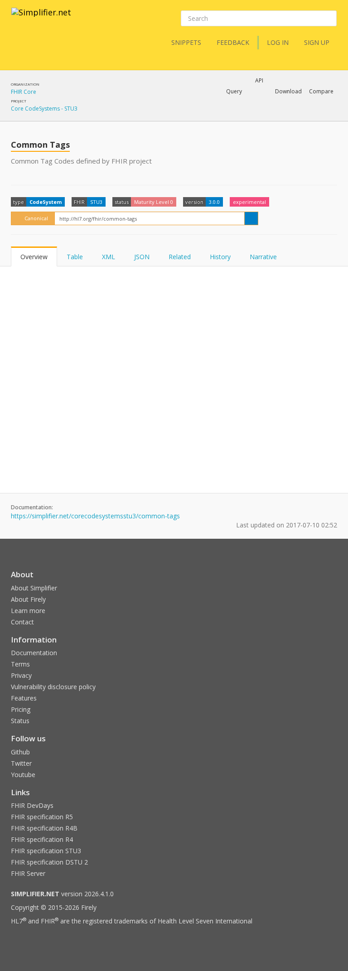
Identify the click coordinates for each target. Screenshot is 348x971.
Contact (22, 622)
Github (20, 752)
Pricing (20, 709)
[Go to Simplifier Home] (41, 18)
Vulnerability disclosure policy (53, 686)
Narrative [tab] (263, 256)
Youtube (23, 774)
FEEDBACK (233, 42)
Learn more (28, 610)
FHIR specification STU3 (46, 850)
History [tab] (220, 256)
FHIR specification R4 (42, 839)
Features (24, 698)
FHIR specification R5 (42, 816)
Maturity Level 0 (153, 201)
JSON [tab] (142, 256)
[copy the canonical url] (251, 218)
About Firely (28, 599)
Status (20, 720)
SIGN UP (316, 42)
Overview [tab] (34, 256)
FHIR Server (28, 873)
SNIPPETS (186, 42)
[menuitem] (298, 115)
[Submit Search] (329, 18)
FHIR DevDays (32, 805)
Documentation (34, 652)
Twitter (21, 763)
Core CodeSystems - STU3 (44, 108)
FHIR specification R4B (44, 828)
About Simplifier (34, 588)
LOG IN (278, 42)
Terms (20, 664)
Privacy (21, 675)
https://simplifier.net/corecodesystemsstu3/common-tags (95, 516)
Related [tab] (180, 256)
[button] (234, 91)
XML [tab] (108, 256)
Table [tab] (75, 256)
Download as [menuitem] (244, 115)
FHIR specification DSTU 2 (49, 862)
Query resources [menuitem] (178, 115)
